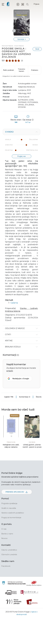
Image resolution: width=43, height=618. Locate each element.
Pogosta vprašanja (9, 503)
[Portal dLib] (11, 592)
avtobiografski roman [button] (27, 83)
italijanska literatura (26, 87)
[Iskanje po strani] (27, 4)
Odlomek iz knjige (15, 328)
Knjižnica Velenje (12, 311)
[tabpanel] (21, 227)
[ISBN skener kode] (22, 4)
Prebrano (34, 70)
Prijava (36, 4)
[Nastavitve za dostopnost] (17, 4)
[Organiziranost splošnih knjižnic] (34, 583)
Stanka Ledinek (29, 308)
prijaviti (9, 371)
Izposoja (20, 39)
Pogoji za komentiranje (11, 517)
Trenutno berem (21, 70)
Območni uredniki (9, 554)
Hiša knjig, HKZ (24, 93)
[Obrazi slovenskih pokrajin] (13, 602)
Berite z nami (7, 534)
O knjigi (9, 132)
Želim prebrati (8, 70)
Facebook (5, 566)
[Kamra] (32, 602)
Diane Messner (19, 46)
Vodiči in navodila (8, 508)
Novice (4, 538)
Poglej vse (21, 156)
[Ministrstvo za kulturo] (13, 583)
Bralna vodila (13, 347)
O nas (3, 529)
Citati (8, 334)
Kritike (9, 341)
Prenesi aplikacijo (15, 492)
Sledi (37, 49)
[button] (3, 4)
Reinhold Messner (8, 46)
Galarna (14, 303)
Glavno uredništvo (9, 550)
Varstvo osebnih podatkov (12, 513)
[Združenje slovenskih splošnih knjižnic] (29, 592)
